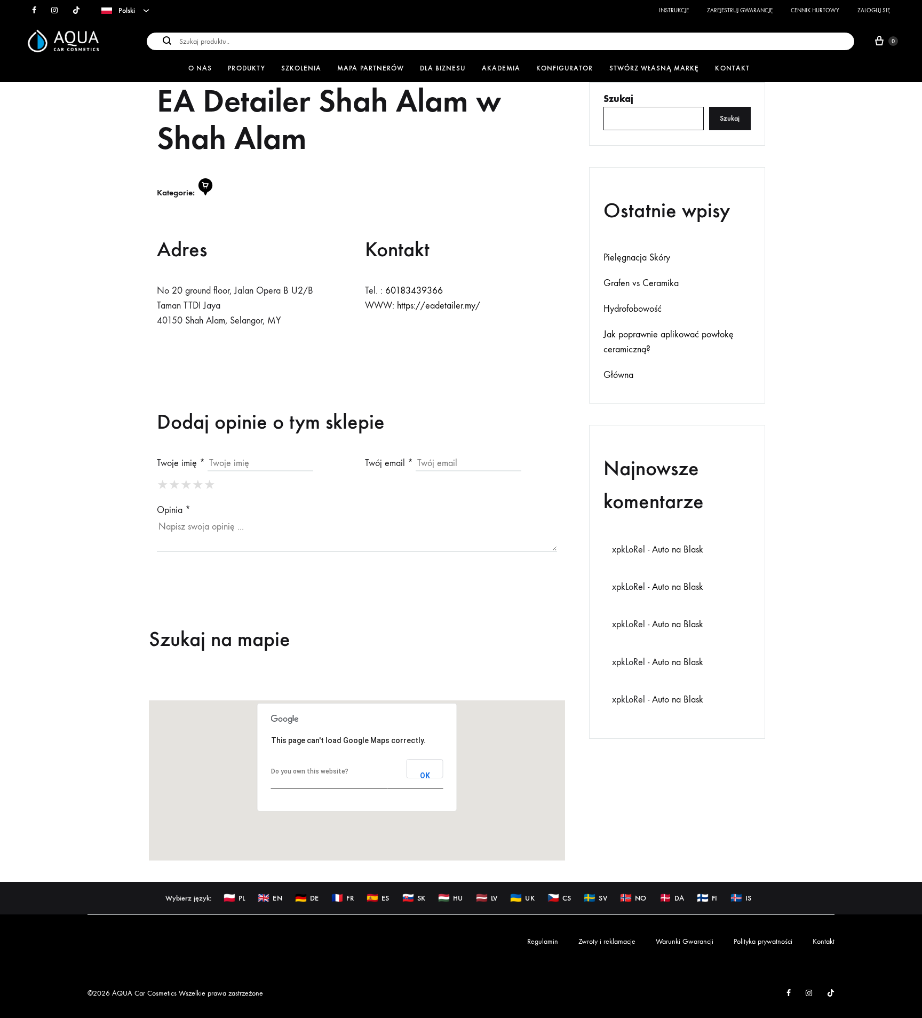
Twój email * (389, 463)
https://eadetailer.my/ (438, 305)
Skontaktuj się (212, 349)
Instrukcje (674, 10)
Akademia (501, 68)
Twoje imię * (181, 463)
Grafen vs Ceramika (641, 283)
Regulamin (542, 941)
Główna (618, 375)
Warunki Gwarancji (684, 941)
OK (425, 774)
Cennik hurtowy (815, 10)
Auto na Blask (677, 549)
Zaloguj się (873, 10)
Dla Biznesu (443, 68)
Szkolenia (301, 68)
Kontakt (732, 68)
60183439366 (414, 290)
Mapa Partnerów (370, 68)
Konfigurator (564, 68)
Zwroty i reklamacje (606, 941)
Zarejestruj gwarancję (740, 10)
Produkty (246, 68)
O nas (200, 68)
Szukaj (618, 99)
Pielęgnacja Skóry (636, 257)
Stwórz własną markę (654, 68)
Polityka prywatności (763, 941)
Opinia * (173, 510)
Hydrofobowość (632, 308)
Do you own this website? (309, 771)
